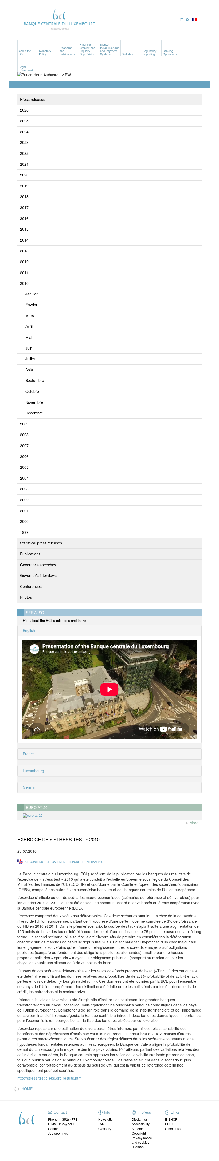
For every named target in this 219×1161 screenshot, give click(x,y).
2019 (24, 185)
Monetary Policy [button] (45, 52)
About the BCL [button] (25, 52)
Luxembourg (33, 770)
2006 (24, 456)
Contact (53, 1128)
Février (31, 304)
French (28, 753)
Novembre (34, 402)
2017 (24, 207)
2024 (24, 131)
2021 (24, 164)
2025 (24, 120)
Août (29, 369)
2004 (24, 478)
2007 (24, 445)
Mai (28, 337)
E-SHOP (171, 1119)
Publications (30, 553)
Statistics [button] (128, 54)
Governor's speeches (38, 564)
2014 (24, 240)
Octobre (32, 391)
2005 (24, 467)
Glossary (104, 1128)
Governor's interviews (38, 575)
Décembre (34, 413)
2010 (24, 283)
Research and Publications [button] (67, 50)
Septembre (34, 380)
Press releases (32, 99)
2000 (24, 521)
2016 (24, 218)
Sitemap (138, 1146)
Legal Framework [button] (26, 68)
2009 (24, 424)
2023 (24, 142)
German (29, 787)
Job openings (58, 1133)
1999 (24, 532)
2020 (24, 174)
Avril (29, 326)
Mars (29, 315)
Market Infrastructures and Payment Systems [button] (109, 49)
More (193, 822)
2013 (24, 250)
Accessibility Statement (141, 1126)
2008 (24, 434)
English (28, 630)
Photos (26, 597)
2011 (24, 272)
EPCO (169, 1123)
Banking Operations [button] (170, 52)
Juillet (30, 358)
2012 (24, 261)
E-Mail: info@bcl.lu (61, 1123)
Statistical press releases (41, 543)
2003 (24, 488)
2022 (24, 153)
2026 (24, 110)
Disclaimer (139, 1119)
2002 (24, 499)
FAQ (101, 1123)
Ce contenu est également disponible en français (64, 862)
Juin (28, 348)
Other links (173, 1128)
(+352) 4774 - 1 (70, 1119)
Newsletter (106, 1119)
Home (27, 1088)
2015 (24, 229)
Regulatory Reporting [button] (149, 52)
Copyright (139, 1133)
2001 (24, 510)
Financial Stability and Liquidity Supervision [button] (87, 49)
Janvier (31, 294)
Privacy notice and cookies (142, 1139)
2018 (24, 196)
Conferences (31, 586)
